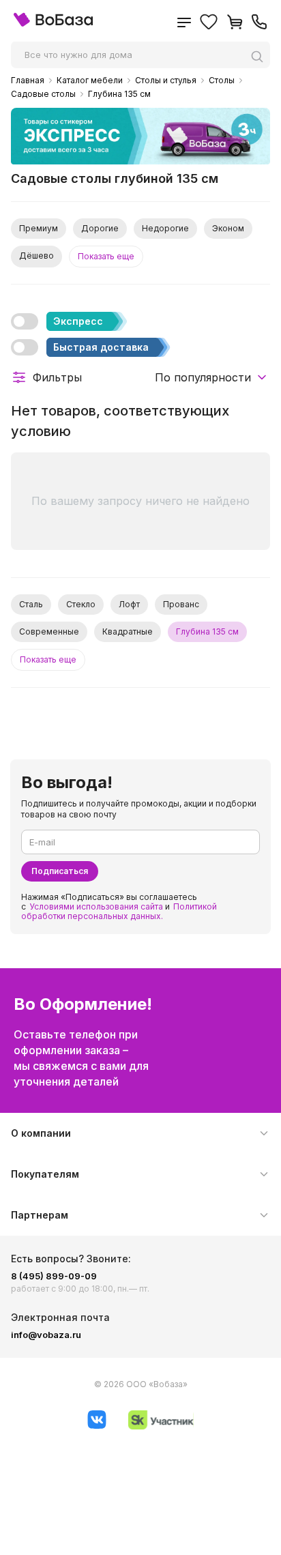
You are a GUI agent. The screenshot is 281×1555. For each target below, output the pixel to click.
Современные (49, 631)
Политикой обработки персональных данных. (119, 911)
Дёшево (36, 255)
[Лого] (53, 23)
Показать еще (106, 256)
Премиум (38, 228)
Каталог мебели (90, 80)
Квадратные (127, 631)
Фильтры (57, 377)
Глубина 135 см (119, 94)
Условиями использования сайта (96, 906)
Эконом (228, 228)
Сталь (31, 604)
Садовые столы (43, 94)
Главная (27, 80)
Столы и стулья (165, 80)
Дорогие (100, 228)
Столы (222, 80)
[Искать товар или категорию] (260, 56)
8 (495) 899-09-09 (54, 1275)
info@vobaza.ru (46, 1334)
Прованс (181, 604)
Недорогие (165, 228)
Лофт (129, 604)
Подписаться (59, 871)
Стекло (80, 604)
